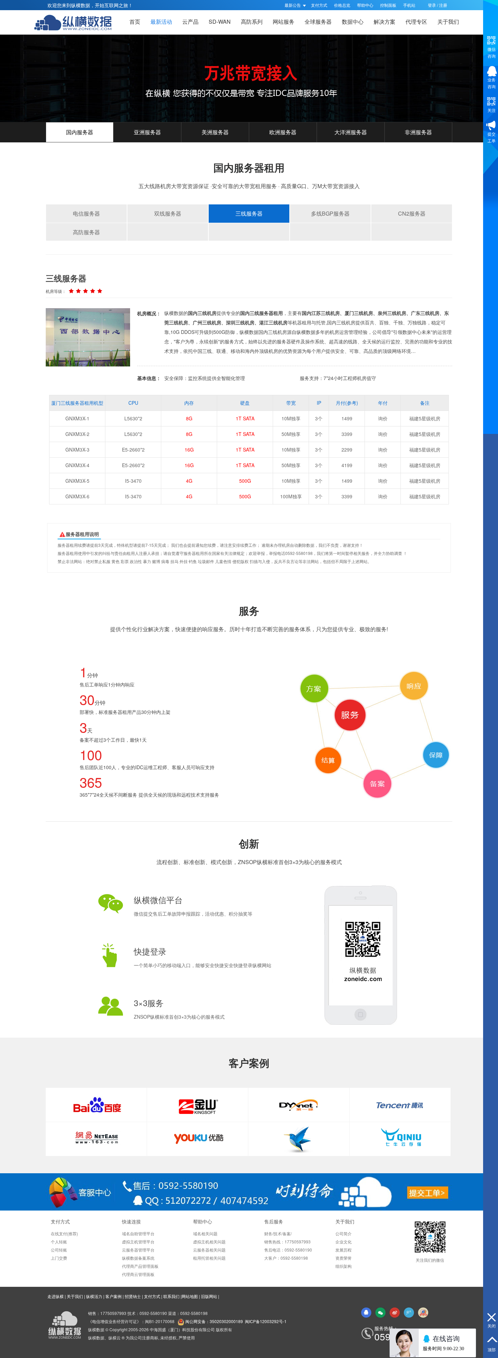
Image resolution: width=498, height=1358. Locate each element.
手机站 (409, 5)
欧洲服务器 (282, 132)
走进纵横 (55, 1296)
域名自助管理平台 (138, 1233)
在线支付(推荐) (64, 1233)
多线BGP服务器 (330, 213)
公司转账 (59, 1250)
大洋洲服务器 (350, 132)
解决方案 (384, 21)
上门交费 (59, 1258)
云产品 (190, 21)
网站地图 (190, 1296)
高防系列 (252, 21)
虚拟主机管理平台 (138, 1241)
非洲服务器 (418, 132)
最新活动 (161, 21)
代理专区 (416, 21)
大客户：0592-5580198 (286, 1258)
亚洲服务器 (147, 132)
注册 (443, 5)
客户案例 (113, 1296)
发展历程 (343, 1250)
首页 (134, 21)
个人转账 (59, 1241)
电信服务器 (86, 213)
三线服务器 (249, 213)
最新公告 (293, 5)
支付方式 (319, 5)
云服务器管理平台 (138, 1250)
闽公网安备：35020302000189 (214, 1321)
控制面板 (388, 5)
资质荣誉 (343, 1258)
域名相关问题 (205, 1233)
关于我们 (448, 21)
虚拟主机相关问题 (209, 1241)
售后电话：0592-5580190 (288, 1250)
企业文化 (343, 1241)
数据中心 (353, 21)
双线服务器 (167, 213)
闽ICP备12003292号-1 (266, 1321)
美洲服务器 (215, 132)
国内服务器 (79, 132)
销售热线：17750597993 (287, 1241)
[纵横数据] (76, 22)
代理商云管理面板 (138, 1274)
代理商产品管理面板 (140, 1266)
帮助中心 (365, 5)
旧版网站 (209, 1296)
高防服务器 (86, 232)
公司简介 (343, 1233)
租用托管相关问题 (209, 1258)
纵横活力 (94, 1296)
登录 (432, 5)
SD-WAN (220, 21)
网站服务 (283, 21)
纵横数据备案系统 (138, 1258)
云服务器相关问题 (209, 1250)
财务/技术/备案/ (278, 1233)
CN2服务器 (412, 213)
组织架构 (343, 1266)
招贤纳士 (133, 1296)
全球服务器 (318, 21)
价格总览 (342, 5)
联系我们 (171, 1296)
